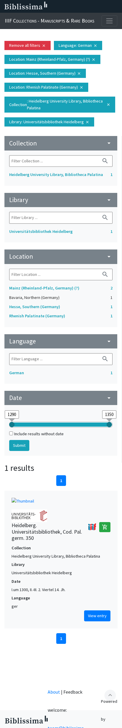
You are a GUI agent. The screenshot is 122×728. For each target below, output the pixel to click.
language (61, 341)
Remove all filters (27, 45)
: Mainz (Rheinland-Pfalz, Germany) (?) (52, 59)
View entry (97, 615)
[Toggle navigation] (109, 20)
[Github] (106, 6)
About (54, 692)
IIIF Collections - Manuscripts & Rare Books (49, 20)
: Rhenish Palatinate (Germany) (46, 87)
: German (78, 45)
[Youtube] (97, 6)
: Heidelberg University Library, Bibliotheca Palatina (59, 104)
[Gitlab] (116, 6)
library (61, 200)
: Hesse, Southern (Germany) (45, 73)
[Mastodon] (87, 6)
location (61, 256)
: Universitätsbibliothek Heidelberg (49, 121)
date (61, 398)
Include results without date (39, 433)
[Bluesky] (78, 6)
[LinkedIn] (68, 6)
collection (61, 143)
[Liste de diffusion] (59, 6)
